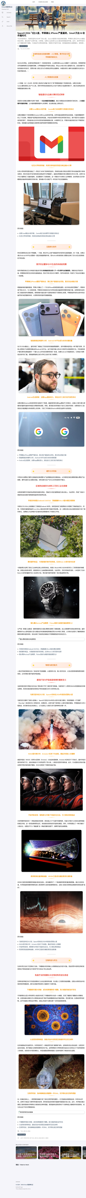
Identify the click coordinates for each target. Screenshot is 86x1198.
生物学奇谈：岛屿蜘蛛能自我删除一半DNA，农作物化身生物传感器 (40, 1127)
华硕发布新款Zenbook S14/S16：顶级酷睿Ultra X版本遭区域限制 (40, 649)
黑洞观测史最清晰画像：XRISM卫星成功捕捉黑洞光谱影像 (37, 949)
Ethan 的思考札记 (7, 7)
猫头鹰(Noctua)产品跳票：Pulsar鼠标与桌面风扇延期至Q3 (38, 654)
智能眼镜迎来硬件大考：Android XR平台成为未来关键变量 (37, 458)
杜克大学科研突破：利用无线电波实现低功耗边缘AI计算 (37, 236)
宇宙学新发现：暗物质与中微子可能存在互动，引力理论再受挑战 (40, 947)
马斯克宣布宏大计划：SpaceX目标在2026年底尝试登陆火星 (38, 941)
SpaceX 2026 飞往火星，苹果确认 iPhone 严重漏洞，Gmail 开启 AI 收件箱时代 (51, 34)
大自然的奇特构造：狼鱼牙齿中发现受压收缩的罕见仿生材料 (38, 1125)
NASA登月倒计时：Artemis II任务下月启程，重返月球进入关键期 (40, 944)
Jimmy (29, 1188)
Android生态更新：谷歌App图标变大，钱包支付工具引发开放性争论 (41, 460)
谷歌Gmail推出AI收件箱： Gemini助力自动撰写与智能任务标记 (39, 233)
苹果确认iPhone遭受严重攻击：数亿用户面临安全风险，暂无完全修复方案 (42, 455)
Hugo (21, 1187)
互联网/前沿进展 (23, 46)
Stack (20, 1188)
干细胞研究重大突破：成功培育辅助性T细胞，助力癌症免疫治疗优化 (41, 1122)
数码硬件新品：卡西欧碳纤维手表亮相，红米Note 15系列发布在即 (40, 651)
